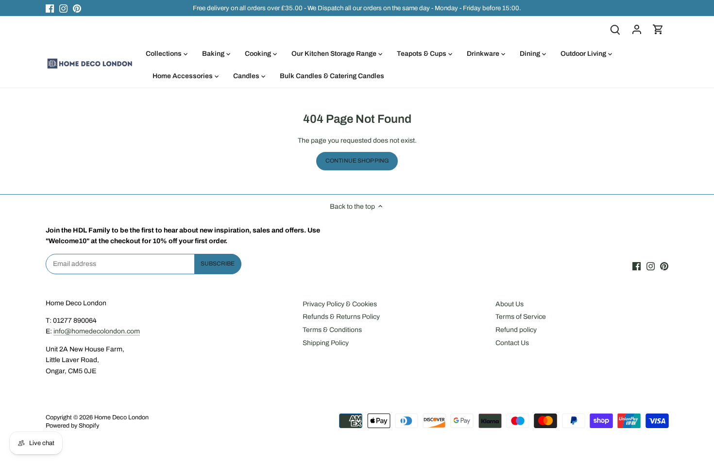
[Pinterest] (77, 8)
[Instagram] (63, 8)
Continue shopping (357, 161)
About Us (509, 304)
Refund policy (516, 329)
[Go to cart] (658, 29)
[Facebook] (50, 8)
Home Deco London (121, 417)
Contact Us (512, 343)
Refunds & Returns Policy (341, 316)
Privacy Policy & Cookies (340, 304)
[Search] (615, 29)
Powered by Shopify (72, 425)
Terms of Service (520, 316)
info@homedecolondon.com (96, 331)
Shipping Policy (326, 343)
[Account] (636, 29)
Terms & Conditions (332, 329)
